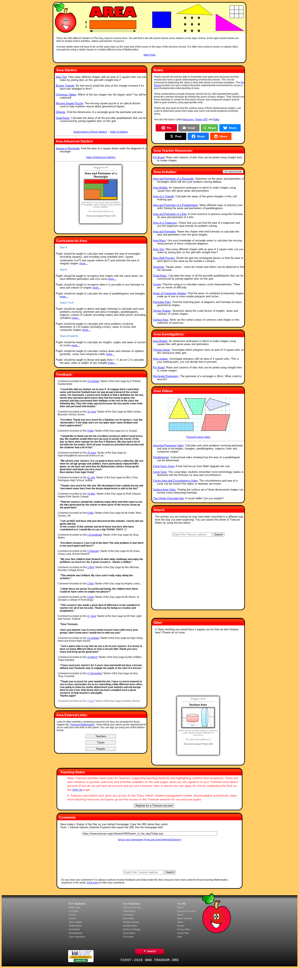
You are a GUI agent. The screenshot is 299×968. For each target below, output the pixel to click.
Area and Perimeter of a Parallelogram (175, 205)
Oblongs (60, 112)
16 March (92, 657)
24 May (91, 493)
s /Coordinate (94, 534)
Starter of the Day (132, 907)
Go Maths (74, 911)
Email (191, 127)
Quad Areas (63, 117)
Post (178, 136)
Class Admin (129, 933)
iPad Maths (74, 929)
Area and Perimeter (164, 231)
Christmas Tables (66, 94)
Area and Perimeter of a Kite (170, 214)
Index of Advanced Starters (101, 157)
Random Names (131, 922)
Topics (180, 922)
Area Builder (160, 187)
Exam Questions (77, 937)
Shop (179, 937)
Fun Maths (128, 915)
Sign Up (77, 790)
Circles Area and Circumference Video (175, 480)
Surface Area (160, 319)
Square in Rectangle (68, 148)
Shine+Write (129, 911)
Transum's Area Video (198, 437)
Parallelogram (161, 457)
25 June (91, 452)
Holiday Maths (130, 926)
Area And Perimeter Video (168, 445)
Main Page (150, 54)
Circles (157, 284)
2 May (90, 583)
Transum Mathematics (82, 724)
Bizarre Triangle (65, 85)
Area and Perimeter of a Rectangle (173, 178)
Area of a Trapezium (165, 222)
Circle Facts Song (163, 466)
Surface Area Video (164, 489)
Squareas (158, 266)
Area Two (61, 76)
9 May (90, 430)
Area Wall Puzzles (164, 257)
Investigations (76, 933)
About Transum (184, 918)
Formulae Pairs (162, 302)
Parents (181, 926)
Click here (92, 882)
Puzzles (72, 918)
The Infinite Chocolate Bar (168, 498)
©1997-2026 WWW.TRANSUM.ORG (149, 960)
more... (83, 263)
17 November (94, 673)
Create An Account (186, 911)
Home (180, 915)
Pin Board (159, 157)
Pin (169, 127)
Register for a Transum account (154, 805)
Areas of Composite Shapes (169, 293)
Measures (188, 119)
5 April (90, 597)
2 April (90, 567)
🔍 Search (150, 951)
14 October (93, 638)
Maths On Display (132, 929)
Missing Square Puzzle (69, 103)
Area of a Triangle (163, 196)
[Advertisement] (149, 60)
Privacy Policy (183, 929)
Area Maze (159, 240)
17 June (91, 616)
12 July (91, 477)
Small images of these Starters (90, 131)
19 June (91, 411)
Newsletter (128, 918)
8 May (90, 512)
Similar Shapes (162, 310)
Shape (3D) (201, 119)
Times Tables (75, 922)
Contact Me (183, 933)
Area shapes (160, 358)
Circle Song (160, 471)
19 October (93, 381)
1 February (93, 551)
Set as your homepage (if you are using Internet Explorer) (149, 839)
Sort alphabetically (233, 171)
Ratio (216, 119)
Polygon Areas (161, 349)
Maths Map (74, 907)
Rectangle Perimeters (165, 376)
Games (72, 915)
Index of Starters (119, 131)
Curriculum (128, 937)
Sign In (180, 907)
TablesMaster (75, 926)
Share (212, 127)
